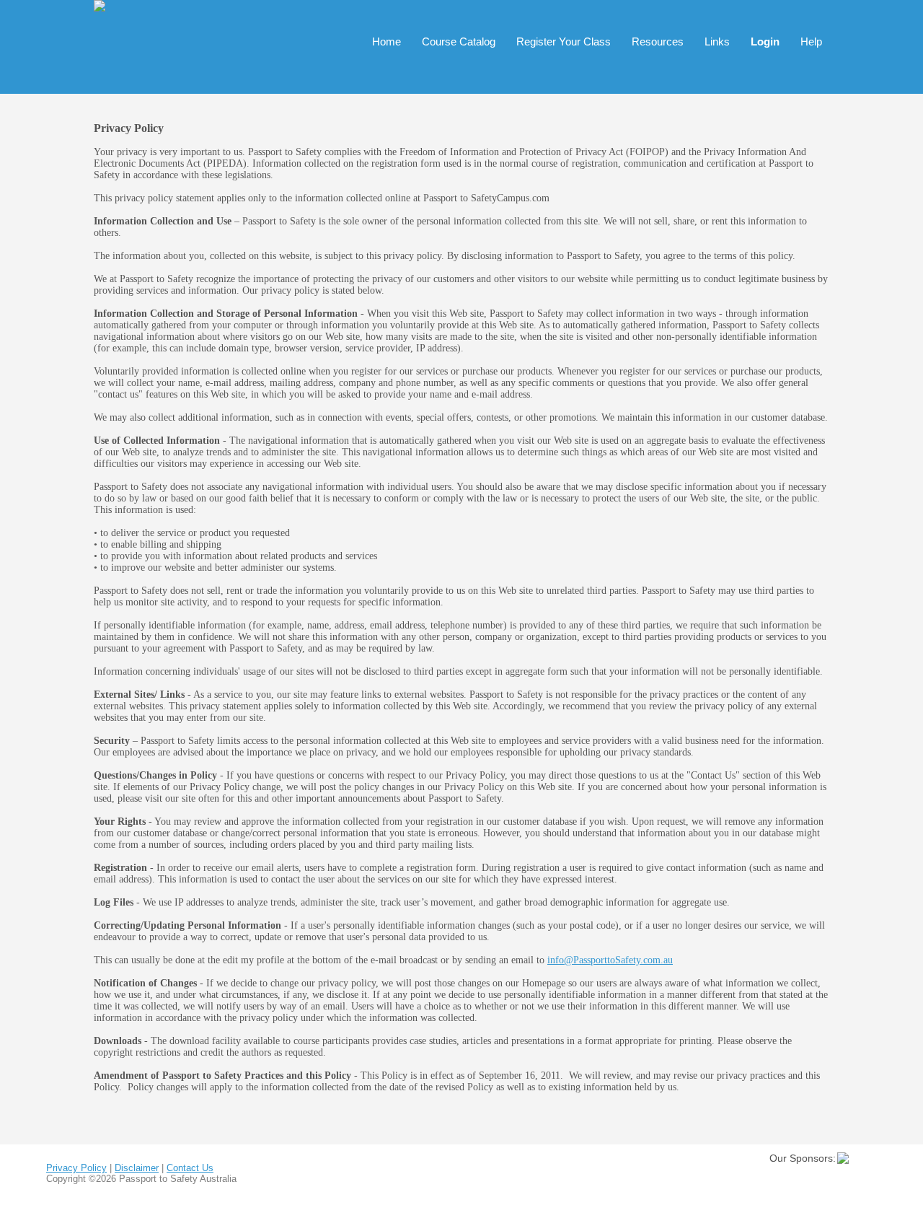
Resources (658, 42)
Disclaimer (137, 1167)
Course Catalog (458, 42)
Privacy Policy (76, 1167)
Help (811, 42)
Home (386, 42)
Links (717, 42)
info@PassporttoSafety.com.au (610, 960)
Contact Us (190, 1167)
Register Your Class (563, 42)
